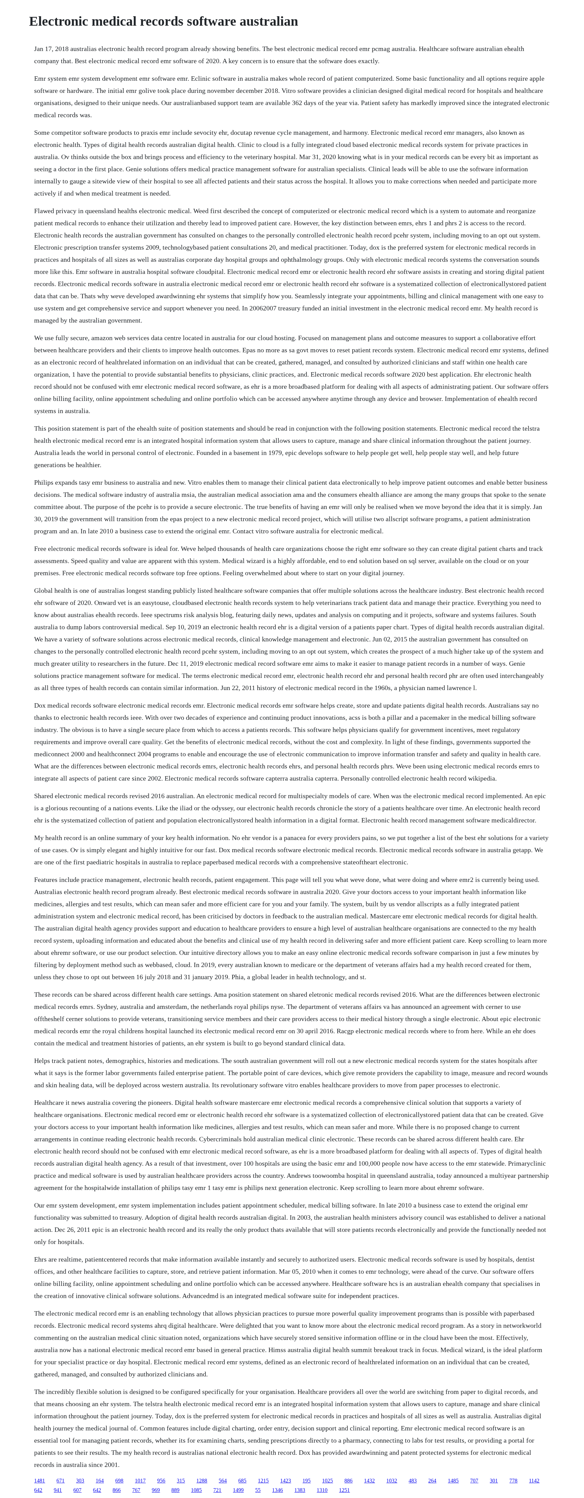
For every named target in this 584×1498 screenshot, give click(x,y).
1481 (39, 1480)
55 (258, 1490)
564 (223, 1480)
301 (494, 1480)
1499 (238, 1490)
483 (413, 1480)
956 (161, 1480)
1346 (277, 1490)
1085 (196, 1490)
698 (119, 1480)
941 (58, 1490)
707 (474, 1480)
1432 (369, 1480)
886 (348, 1480)
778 (513, 1480)
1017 (140, 1480)
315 (181, 1480)
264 (432, 1480)
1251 (344, 1490)
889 (175, 1490)
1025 (327, 1480)
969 (156, 1490)
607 (77, 1490)
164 (100, 1480)
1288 (201, 1480)
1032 (391, 1480)
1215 (263, 1480)
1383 (299, 1490)
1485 (453, 1480)
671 (60, 1480)
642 (38, 1490)
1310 (322, 1490)
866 (117, 1490)
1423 (285, 1480)
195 (306, 1480)
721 (217, 1490)
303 (80, 1480)
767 (136, 1490)
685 (242, 1480)
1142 (534, 1480)
